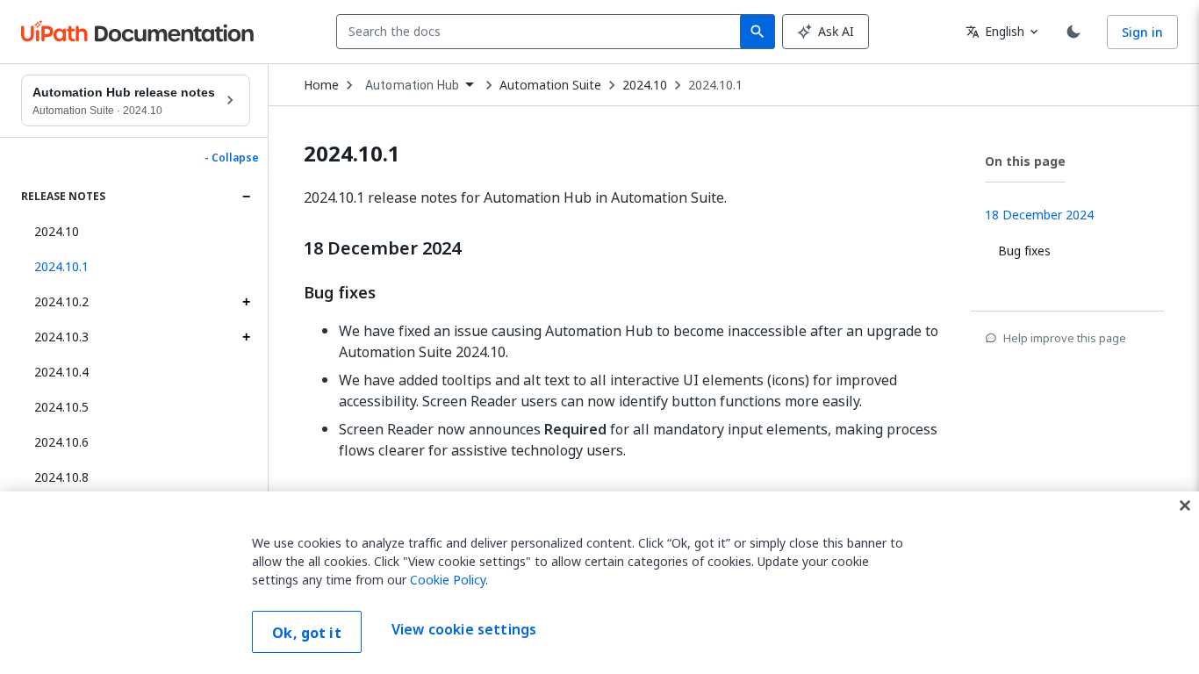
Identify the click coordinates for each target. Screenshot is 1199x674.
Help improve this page (1064, 338)
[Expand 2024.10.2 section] (245, 302)
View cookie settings (463, 630)
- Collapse (232, 158)
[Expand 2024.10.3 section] (245, 337)
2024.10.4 (61, 371)
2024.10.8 (61, 477)
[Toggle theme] (1073, 31)
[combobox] (542, 31)
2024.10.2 (61, 301)
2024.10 (56, 231)
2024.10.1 (715, 85)
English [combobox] (995, 31)
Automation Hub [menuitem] (412, 85)
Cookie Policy (447, 579)
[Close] (1185, 505)
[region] (599, 582)
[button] (135, 266)
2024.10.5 (61, 407)
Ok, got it (306, 632)
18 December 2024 (382, 248)
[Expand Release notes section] (245, 196)
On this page (1025, 161)
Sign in (1142, 32)
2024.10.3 (61, 336)
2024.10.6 (61, 442)
